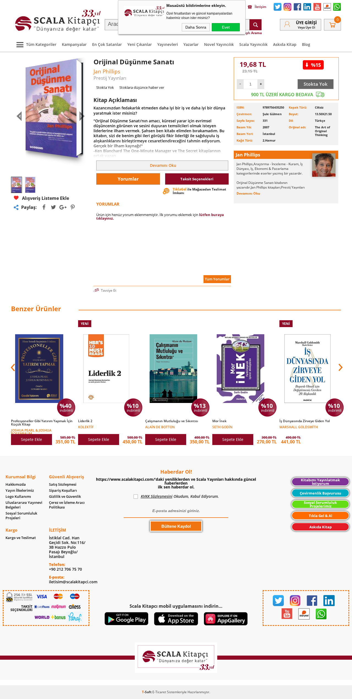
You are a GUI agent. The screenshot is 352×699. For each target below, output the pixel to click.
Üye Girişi (306, 22)
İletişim (260, 7)
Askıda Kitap (284, 44)
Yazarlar (191, 44)
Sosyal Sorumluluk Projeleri (21, 515)
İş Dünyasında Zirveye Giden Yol (304, 421)
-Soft (147, 692)
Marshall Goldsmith (298, 427)
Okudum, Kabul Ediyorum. (180, 496)
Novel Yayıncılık (219, 44)
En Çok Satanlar (107, 44)
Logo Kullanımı (18, 496)
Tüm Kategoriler (41, 44)
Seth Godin (222, 427)
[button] (340, 367)
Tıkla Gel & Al (320, 515)
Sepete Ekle (31, 439)
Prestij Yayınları (110, 78)
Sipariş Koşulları (63, 490)
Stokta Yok (316, 84)
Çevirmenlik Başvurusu (320, 493)
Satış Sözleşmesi (62, 484)
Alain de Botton (160, 427)
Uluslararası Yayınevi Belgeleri (24, 505)
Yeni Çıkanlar (139, 44)
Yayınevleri (167, 44)
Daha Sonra (195, 27)
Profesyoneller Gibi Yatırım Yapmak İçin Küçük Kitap (42, 422)
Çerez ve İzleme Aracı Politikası (67, 505)
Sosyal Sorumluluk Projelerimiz (320, 504)
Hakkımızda (16, 484)
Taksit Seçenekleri (196, 178)
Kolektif (86, 427)
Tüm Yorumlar (217, 279)
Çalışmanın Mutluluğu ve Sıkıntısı (171, 421)
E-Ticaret (159, 692)
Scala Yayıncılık (253, 44)
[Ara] (255, 24)
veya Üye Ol (306, 27)
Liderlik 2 (85, 421)
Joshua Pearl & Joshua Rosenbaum (31, 431)
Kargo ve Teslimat (21, 537)
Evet (226, 27)
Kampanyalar (74, 44)
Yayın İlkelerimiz (20, 490)
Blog (306, 44)
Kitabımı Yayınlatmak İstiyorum (320, 481)
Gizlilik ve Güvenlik (65, 496)
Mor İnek (219, 421)
